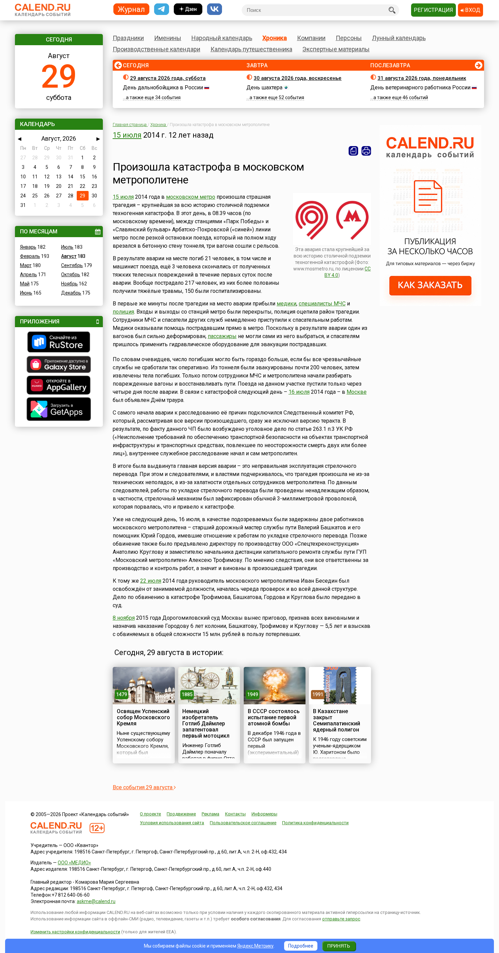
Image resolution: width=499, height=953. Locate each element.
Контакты (235, 813)
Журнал (131, 9)
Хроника (274, 37)
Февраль (30, 256)
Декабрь (71, 293)
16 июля (299, 392)
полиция (123, 311)
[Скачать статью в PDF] (353, 151)
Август (68, 256)
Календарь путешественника (251, 49)
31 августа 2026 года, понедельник (421, 78)
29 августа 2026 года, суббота (168, 78)
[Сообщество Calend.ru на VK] (214, 9)
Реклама (210, 813)
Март (26, 265)
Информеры (264, 813)
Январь (28, 247)
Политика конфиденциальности (315, 822)
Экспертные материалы (336, 49)
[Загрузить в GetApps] (59, 410)
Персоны (349, 37)
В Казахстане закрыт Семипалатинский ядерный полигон (336, 720)
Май (25, 283)
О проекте (150, 813)
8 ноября (124, 618)
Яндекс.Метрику (255, 946)
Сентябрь (72, 265)
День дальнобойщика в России (163, 87)
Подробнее (300, 946)
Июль (67, 247)
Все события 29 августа (143, 787)
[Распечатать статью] (366, 151)
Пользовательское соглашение (243, 822)
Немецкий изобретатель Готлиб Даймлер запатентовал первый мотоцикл (205, 723)
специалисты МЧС (322, 303)
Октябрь (70, 274)
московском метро (190, 197)
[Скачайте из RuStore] (59, 343)
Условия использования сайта (172, 822)
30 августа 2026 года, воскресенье (297, 78)
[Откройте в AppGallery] (59, 385)
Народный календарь (221, 37)
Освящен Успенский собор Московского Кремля (143, 717)
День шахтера (264, 87)
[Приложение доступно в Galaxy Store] (59, 365)
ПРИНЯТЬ (338, 946)
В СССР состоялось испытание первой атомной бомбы (274, 717)
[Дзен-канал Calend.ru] (188, 9)
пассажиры (222, 336)
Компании (311, 37)
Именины (167, 37)
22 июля (150, 581)
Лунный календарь (399, 37)
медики (286, 303)
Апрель (28, 274)
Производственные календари (156, 49)
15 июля (127, 135)
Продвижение (181, 813)
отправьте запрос (341, 918)
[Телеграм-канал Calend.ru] (161, 9)
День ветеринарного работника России (420, 87)
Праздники (128, 37)
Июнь (26, 293)
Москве (357, 392)
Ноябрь (69, 283)
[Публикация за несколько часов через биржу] (430, 304)
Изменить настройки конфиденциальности (75, 931)
